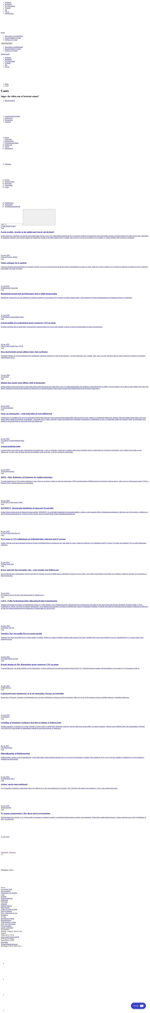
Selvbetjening (9, 13)
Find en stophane (6, 911)
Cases (7, 187)
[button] (7, 43)
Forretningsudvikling (11, 143)
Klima (7, 137)
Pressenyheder (9, 182)
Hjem (6, 84)
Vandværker (9, 185)
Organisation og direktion (9, 893)
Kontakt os (4, 915)
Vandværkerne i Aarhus (8, 922)
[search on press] (39, 217)
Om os (7, 12)
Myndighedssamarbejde (12, 206)
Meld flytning (5, 907)
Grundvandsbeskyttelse (12, 116)
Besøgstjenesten (6, 920)
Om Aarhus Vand (6, 889)
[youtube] (20, 1010)
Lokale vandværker (7, 928)
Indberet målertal (6, 906)
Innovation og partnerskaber (14, 36)
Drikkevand (9, 118)
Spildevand (8, 145)
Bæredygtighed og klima (13, 38)
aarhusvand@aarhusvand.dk (10, 937)
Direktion (8, 164)
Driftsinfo (8, 2)
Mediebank (4, 900)
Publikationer (9, 203)
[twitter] (20, 995)
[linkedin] (20, 963)
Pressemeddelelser (7, 898)
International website (7, 918)
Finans (7, 147)
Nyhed (7, 180)
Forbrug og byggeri (11, 40)
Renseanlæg (9, 120)
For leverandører (6, 926)
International (9, 148)
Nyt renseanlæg (10, 6)
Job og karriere (5, 891)
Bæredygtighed (10, 101)
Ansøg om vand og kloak (9, 909)
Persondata (4, 942)
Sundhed (8, 122)
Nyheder (8, 8)
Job (6, 10)
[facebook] (20, 979)
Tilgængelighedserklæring (9, 944)
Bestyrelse (8, 183)
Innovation (8, 139)
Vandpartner (9, 205)
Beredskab (8, 4)
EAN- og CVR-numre (8, 924)
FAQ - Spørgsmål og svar (9, 913)
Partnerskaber (9, 141)
